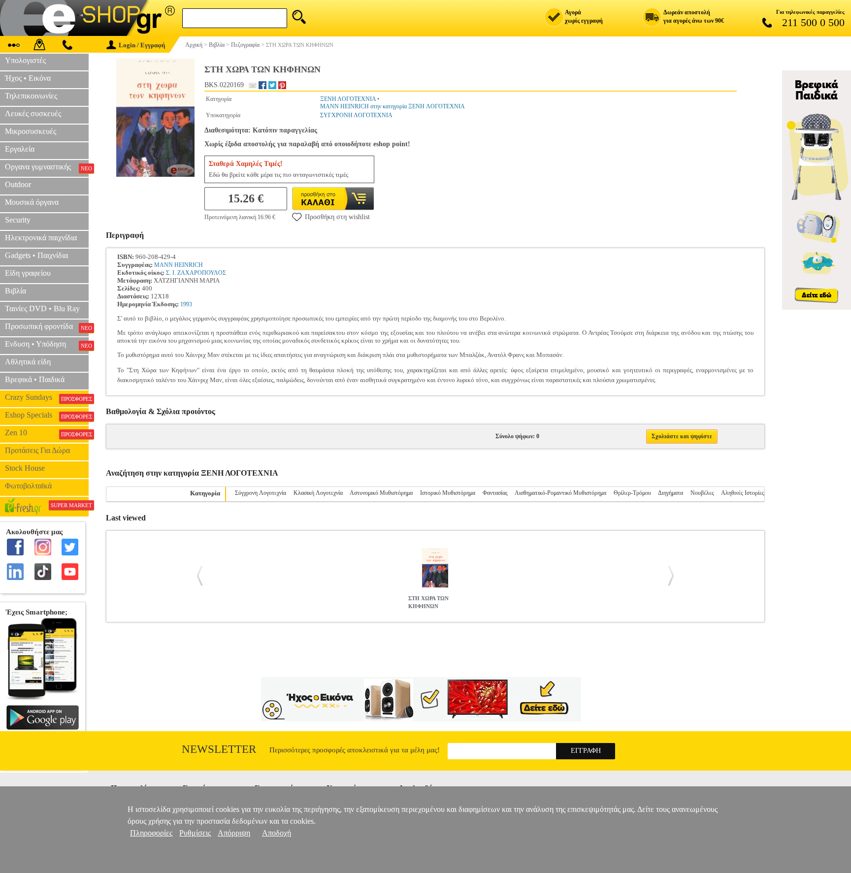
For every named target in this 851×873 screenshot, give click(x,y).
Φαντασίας (495, 492)
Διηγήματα (670, 492)
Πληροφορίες (151, 833)
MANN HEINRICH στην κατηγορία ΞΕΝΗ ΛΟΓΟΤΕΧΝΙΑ (392, 106)
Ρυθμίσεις (195, 833)
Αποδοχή (276, 833)
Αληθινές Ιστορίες (742, 492)
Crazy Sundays (47, 397)
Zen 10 (47, 432)
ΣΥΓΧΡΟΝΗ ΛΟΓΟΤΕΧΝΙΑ (356, 115)
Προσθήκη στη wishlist (337, 217)
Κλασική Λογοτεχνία (318, 492)
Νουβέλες (702, 492)
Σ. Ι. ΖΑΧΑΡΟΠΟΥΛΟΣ (196, 272)
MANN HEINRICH (178, 264)
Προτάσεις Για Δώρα (37, 450)
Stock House (25, 468)
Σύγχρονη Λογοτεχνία (260, 492)
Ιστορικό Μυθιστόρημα (447, 492)
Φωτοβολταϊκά (28, 486)
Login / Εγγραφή (142, 45)
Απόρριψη (234, 833)
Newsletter (219, 749)
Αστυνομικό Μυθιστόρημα (381, 492)
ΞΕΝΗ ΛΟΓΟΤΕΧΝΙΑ (348, 99)
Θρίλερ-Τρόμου (632, 492)
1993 (186, 304)
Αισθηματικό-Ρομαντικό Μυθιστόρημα (560, 492)
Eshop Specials (47, 415)
